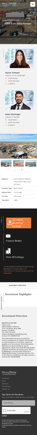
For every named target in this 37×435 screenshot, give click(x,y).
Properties (5, 378)
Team (4, 381)
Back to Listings (35, 21)
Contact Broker (14, 240)
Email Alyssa (13, 78)
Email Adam (12, 120)
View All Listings (15, 257)
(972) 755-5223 (13, 122)
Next (21, 169)
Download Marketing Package (17, 223)
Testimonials (6, 386)
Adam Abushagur (12, 114)
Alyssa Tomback (12, 73)
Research (5, 384)
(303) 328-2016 (13, 81)
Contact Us (6, 389)
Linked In (11, 84)
